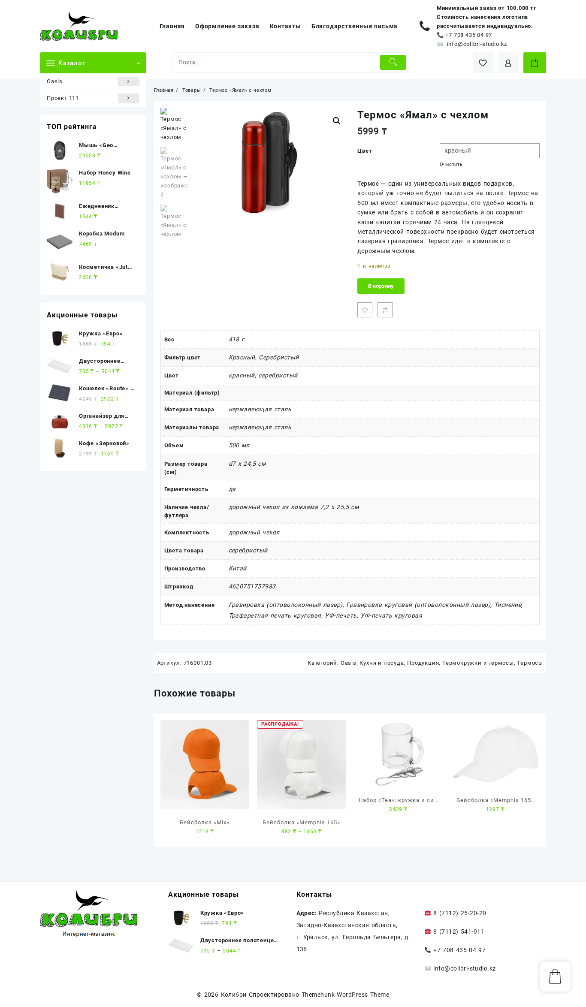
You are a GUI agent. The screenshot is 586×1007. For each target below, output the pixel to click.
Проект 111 (63, 98)
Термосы (530, 663)
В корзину (381, 286)
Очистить (451, 164)
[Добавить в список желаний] (364, 309)
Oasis (55, 81)
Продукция (423, 663)
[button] (336, 121)
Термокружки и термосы (478, 663)
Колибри (234, 994)
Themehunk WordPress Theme (345, 994)
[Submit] (393, 62)
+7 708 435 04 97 (468, 35)
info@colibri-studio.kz (477, 44)
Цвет (364, 151)
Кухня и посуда (381, 663)
